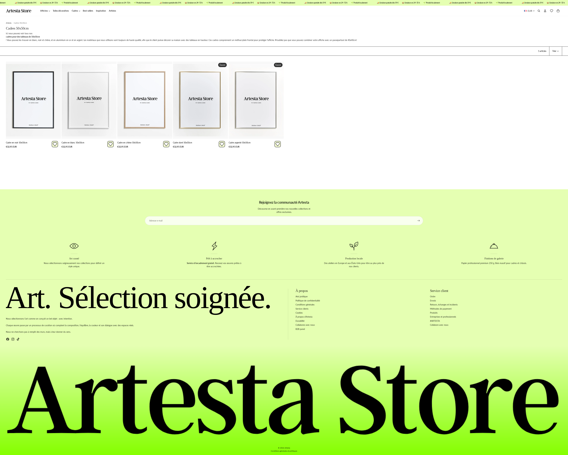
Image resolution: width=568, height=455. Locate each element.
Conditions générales (305, 304)
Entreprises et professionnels (443, 316)
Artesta (287, 448)
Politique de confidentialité (308, 300)
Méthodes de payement (441, 308)
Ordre (432, 296)
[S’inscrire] (418, 221)
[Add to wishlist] (55, 144)
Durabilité (300, 320)
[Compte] (545, 11)
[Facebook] (7, 339)
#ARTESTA (435, 320)
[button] (555, 51)
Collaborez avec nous (305, 325)
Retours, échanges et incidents (444, 304)
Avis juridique (302, 296)
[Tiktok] (18, 339)
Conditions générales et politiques (284, 451)
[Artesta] (21, 11)
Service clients (302, 308)
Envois (433, 300)
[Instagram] (13, 339)
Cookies (299, 312)
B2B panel (300, 329)
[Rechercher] (539, 11)
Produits (434, 312)
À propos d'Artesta (304, 316)
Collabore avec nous (439, 325)
